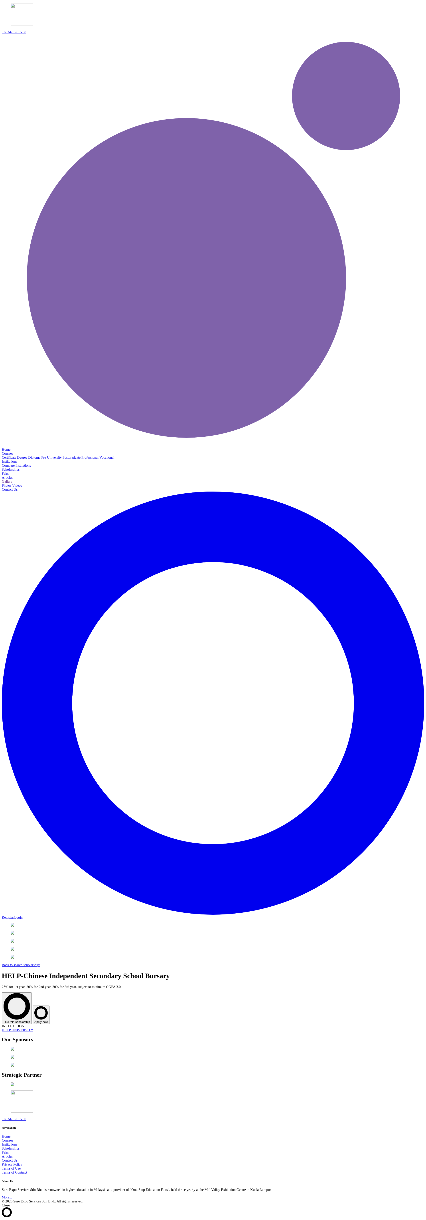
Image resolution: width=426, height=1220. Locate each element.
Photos (7, 485)
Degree (22, 457)
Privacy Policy (12, 1164)
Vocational (106, 457)
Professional (90, 457)
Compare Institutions (16, 465)
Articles (7, 1156)
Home (6, 1136)
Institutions (9, 1144)
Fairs (5, 1152)
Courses (7, 1140)
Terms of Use (11, 1168)
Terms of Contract (14, 1172)
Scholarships (11, 1148)
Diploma (34, 457)
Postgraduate (72, 457)
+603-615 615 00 (14, 32)
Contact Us (10, 1160)
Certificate (9, 457)
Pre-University (52, 457)
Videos (17, 485)
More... (7, 1197)
